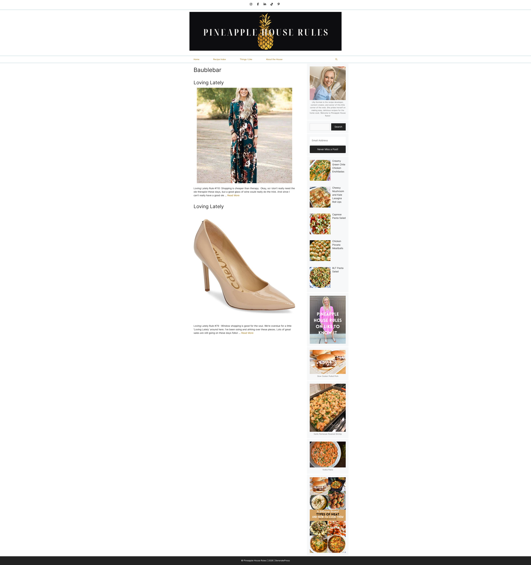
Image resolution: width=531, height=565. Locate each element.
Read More (233, 195)
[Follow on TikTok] (271, 4)
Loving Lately (209, 82)
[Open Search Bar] (336, 59)
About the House (274, 59)
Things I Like (246, 59)
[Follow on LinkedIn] (265, 4)
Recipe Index (219, 59)
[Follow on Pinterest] (278, 4)
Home (196, 59)
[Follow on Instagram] (251, 4)
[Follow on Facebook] (258, 4)
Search (338, 126)
